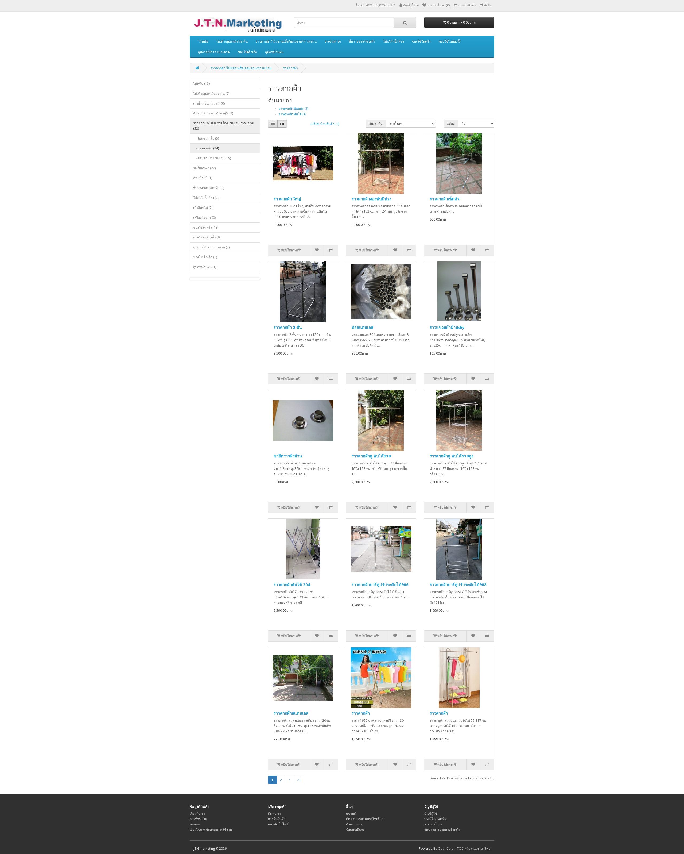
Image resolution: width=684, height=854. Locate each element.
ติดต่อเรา (274, 813)
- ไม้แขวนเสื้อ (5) (206, 138)
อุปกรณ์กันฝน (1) (204, 267)
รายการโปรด (433, 824)
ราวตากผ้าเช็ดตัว (444, 198)
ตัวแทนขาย (354, 824)
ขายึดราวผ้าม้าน (288, 456)
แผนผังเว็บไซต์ (278, 824)
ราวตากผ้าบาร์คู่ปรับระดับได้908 (458, 584)
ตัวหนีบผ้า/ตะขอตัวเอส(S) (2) (213, 113)
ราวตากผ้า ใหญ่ (287, 198)
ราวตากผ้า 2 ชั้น (288, 327)
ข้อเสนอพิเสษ (355, 829)
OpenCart (445, 848)
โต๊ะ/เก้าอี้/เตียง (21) (206, 197)
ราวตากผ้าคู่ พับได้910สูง (451, 456)
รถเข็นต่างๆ (333, 41)
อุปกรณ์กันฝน (274, 52)
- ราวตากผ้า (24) (206, 148)
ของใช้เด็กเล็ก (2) (205, 257)
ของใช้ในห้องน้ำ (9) (206, 237)
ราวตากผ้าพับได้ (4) (292, 114)
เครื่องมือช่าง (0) (204, 217)
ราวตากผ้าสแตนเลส (291, 713)
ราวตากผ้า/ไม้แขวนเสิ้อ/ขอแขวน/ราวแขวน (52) (223, 126)
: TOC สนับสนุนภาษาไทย (471, 848)
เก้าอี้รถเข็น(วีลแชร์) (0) (209, 103)
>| (299, 780)
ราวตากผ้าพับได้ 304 (292, 584)
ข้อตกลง (195, 824)
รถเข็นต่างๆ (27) (204, 168)
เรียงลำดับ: (375, 123)
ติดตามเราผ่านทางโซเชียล (364, 819)
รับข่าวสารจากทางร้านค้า (442, 829)
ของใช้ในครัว (421, 41)
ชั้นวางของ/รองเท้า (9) (208, 188)
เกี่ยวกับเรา (197, 813)
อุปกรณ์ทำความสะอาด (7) (211, 247)
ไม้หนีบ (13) (201, 83)
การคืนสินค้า (277, 819)
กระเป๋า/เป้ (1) (202, 178)
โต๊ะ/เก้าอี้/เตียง (393, 41)
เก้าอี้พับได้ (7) (202, 207)
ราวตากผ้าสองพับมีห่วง (371, 198)
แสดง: (451, 123)
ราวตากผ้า (290, 68)
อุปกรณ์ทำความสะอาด (214, 52)
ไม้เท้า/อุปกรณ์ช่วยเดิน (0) (211, 93)
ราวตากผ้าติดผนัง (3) (293, 108)
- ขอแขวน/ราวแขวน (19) (212, 158)
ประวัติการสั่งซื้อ (435, 819)
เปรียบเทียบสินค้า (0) (324, 124)
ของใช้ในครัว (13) (205, 227)
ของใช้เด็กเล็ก (247, 52)
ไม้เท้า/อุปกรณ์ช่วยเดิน (232, 41)
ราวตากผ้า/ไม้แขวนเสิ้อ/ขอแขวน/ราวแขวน (286, 41)
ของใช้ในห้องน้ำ (450, 41)
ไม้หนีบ (203, 41)
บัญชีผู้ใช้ (430, 813)
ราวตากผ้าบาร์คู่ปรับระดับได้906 (380, 584)
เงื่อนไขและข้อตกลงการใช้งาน (211, 829)
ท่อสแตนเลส (362, 327)
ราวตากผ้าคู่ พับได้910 (371, 456)
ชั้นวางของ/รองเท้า (362, 41)
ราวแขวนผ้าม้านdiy (447, 327)
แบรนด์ (351, 813)
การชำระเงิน (198, 819)
